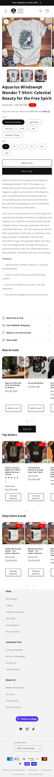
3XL (7, 153)
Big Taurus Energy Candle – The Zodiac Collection (35, 551)
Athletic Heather (13, 122)
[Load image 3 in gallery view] (41, 76)
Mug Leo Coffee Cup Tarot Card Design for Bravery (13, 385)
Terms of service (19, 774)
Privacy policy (46, 770)
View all (27, 429)
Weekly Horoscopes (15, 687)
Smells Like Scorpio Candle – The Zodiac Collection (13, 551)
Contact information (35, 774)
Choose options (13, 497)
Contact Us (11, 663)
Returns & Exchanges (15, 656)
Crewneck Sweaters (15, 612)
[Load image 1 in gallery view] (13, 76)
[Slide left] (3, 76)
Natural (9, 128)
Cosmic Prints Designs (16, 770)
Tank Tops (10, 618)
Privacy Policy (12, 700)
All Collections (12, 631)
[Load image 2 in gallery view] (27, 76)
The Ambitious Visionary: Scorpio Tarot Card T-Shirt (35, 470)
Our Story (10, 694)
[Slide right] (51, 76)
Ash (33, 128)
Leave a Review (13, 669)
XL (32, 146)
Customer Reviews (14, 650)
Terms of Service (13, 707)
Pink (22, 128)
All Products (11, 599)
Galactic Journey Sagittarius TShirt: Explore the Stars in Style (13, 471)
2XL (42, 146)
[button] (6, 11)
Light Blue (34, 122)
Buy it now (27, 171)
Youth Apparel (12, 625)
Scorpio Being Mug (35, 383)
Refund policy (33, 770)
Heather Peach (12, 135)
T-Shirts (9, 605)
